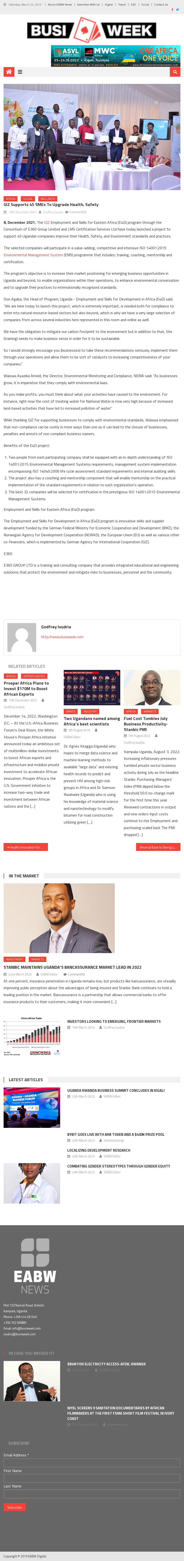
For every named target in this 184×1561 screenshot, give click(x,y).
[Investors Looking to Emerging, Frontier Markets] (32, 1036)
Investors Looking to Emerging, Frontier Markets (114, 1021)
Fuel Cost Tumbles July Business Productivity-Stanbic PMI (146, 724)
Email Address (16, 1455)
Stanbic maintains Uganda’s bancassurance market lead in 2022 (73, 967)
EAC (133, 4)
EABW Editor (72, 737)
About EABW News (60, 4)
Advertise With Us (88, 4)
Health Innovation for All (27, 847)
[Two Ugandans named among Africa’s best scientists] (92, 687)
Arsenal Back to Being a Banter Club (160, 847)
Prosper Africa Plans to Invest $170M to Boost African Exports (26, 688)
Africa (10, 198)
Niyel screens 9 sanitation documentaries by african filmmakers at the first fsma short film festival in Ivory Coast (120, 1413)
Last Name (13, 1486)
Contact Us (161, 4)
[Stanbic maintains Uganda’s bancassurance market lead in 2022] (92, 918)
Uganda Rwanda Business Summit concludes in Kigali (116, 1090)
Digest (109, 4)
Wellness (48, 198)
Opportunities (34, 676)
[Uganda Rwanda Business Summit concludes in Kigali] (32, 1107)
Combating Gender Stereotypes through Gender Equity (118, 1166)
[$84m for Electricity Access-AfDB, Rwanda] (32, 1381)
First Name (13, 1471)
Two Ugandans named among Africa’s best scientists (92, 721)
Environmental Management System (33, 255)
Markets (150, 711)
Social (145, 4)
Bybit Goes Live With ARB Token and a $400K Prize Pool (116, 1134)
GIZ (47, 222)
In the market (24, 876)
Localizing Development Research (98, 1150)
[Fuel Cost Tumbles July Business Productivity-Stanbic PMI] (152, 687)
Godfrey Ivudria (53, 212)
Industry (90, 711)
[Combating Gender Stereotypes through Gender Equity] (32, 1183)
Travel (122, 4)
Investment (14, 959)
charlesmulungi (114, 1140)
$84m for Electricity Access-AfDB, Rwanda (106, 1364)
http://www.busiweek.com (62, 637)
